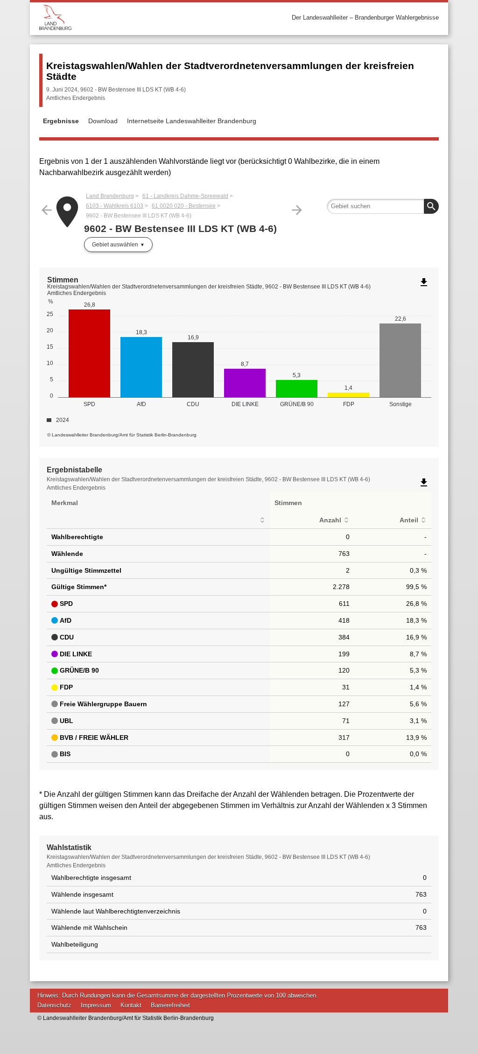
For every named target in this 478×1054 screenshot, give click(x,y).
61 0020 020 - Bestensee (184, 206)
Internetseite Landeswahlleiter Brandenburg (191, 121)
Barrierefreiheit (170, 1005)
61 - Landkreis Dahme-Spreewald (185, 196)
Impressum (96, 1005)
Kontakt (130, 1005)
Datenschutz (54, 1005)
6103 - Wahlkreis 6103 (114, 206)
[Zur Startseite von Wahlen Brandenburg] (139, 17)
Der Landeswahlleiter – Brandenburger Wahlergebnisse (365, 17)
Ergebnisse (61, 121)
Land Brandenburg (110, 196)
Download (103, 121)
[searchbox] (383, 206)
